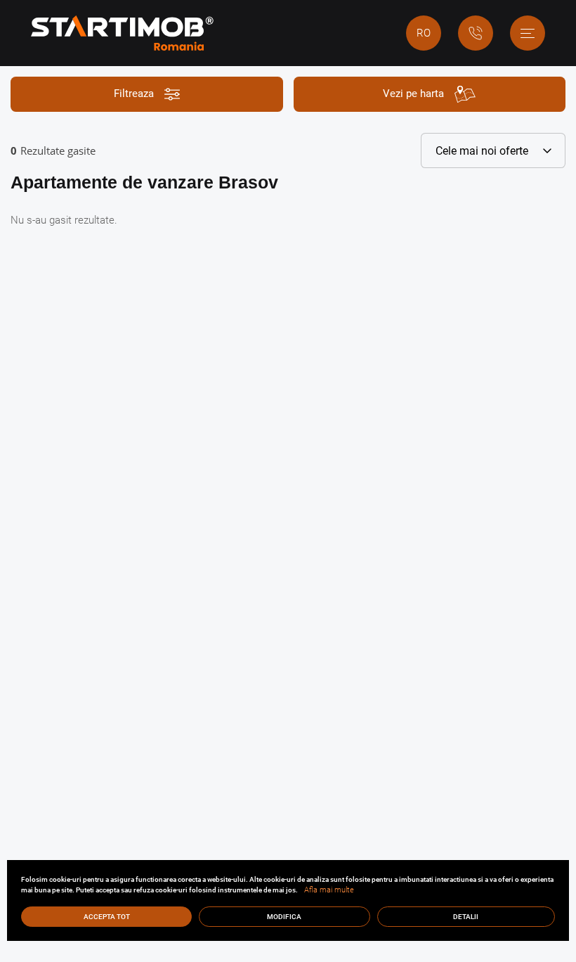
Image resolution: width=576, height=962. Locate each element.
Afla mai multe (329, 889)
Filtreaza (134, 93)
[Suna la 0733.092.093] (475, 33)
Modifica (284, 917)
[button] (527, 33)
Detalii (465, 917)
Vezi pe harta (413, 93)
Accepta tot (107, 917)
